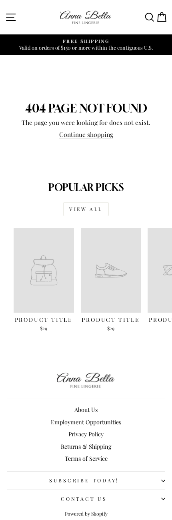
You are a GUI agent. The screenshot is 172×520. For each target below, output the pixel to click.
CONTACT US (84, 498)
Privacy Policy (86, 434)
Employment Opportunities (86, 422)
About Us (86, 410)
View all (86, 209)
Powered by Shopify (86, 513)
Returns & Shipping (86, 446)
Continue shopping (86, 134)
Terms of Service (86, 458)
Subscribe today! (84, 480)
